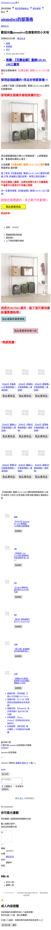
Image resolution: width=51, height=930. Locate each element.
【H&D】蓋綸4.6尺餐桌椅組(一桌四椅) (8, 427)
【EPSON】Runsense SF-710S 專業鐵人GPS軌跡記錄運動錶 (21, 524)
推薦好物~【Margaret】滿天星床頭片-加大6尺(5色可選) (18, 711)
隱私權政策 (44, 893)
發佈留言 (5, 789)
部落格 (9, 46)
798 (15, 549)
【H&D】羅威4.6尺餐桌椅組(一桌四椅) (25, 468)
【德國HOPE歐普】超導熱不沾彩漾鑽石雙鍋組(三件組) (22, 681)
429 (15, 615)
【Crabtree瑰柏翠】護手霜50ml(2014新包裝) (21, 590)
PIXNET (11, 893)
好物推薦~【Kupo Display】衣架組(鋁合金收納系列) (18, 720)
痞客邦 (18, 763)
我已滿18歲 (6, 925)
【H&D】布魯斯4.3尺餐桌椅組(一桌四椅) (8, 387)
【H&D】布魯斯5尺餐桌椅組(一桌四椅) (25, 387)
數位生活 (21, 38)
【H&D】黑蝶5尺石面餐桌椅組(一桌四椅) (9, 468)
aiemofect (5, 748)
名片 (8, 49)
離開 (14, 925)
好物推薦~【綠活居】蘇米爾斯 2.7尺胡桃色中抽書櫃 (18, 729)
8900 (15, 517)
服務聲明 (26, 895)
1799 (15, 674)
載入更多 (5, 774)
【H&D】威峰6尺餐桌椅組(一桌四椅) (41, 468)
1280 (15, 644)
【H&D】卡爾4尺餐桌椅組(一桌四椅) (25, 427)
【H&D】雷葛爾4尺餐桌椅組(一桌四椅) (41, 387)
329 (15, 583)
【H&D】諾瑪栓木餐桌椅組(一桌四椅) (41, 427)
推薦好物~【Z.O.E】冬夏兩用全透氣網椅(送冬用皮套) (18, 702)
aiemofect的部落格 (17, 19)
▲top (3, 769)
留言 (24, 763)
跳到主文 (5, 26)
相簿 (8, 43)
